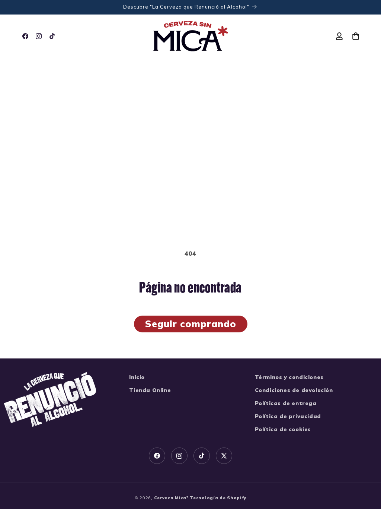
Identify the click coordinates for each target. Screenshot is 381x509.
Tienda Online (150, 390)
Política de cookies (283, 429)
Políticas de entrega (286, 403)
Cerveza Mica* (171, 497)
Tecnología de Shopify (218, 497)
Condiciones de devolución (294, 390)
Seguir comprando (190, 323)
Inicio (137, 377)
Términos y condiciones (289, 377)
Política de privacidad (288, 416)
